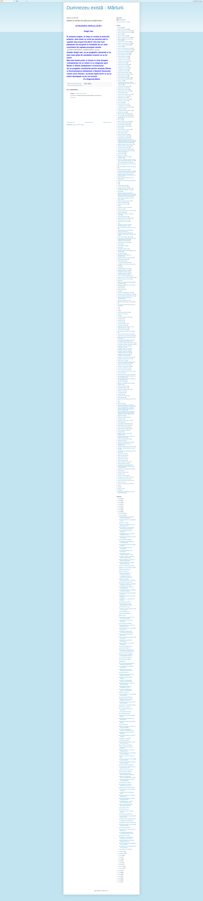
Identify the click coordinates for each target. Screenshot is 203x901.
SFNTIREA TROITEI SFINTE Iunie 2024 (126, 446)
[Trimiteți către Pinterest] (90, 83)
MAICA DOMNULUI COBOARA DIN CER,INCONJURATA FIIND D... (126, 528)
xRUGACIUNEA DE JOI (123, 216)
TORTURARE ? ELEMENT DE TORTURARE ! (125, 641)
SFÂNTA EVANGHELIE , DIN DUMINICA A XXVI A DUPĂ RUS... (127, 753)
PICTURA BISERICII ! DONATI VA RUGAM (127, 166)
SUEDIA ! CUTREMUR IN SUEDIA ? (126, 565)
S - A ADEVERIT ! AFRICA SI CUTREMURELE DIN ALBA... (126, 577)
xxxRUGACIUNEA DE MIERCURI (125, 149)
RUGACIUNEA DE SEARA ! (124, 427)
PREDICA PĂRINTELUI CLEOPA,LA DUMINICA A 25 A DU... (126, 841)
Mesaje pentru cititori (78, 85)
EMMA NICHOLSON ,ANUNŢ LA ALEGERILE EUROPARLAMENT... (127, 650)
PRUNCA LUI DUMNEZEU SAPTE (125, 292)
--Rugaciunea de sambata (123, 61)
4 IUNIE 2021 (121, 320)
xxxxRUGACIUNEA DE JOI (123, 312)
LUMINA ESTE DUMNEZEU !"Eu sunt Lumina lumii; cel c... (127, 525)
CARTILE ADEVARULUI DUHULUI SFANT (127, 164)
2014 (119, 878)
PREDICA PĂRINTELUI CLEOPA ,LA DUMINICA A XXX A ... (127, 626)
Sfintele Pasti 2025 (122, 453)
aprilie (120, 862)
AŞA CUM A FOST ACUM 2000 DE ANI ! (126, 335)
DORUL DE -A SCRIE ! (124, 522)
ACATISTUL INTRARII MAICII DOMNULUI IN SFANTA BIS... (126, 681)
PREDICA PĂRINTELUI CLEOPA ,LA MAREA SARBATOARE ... (127, 560)
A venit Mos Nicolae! (122, 325)
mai (120, 860)
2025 (119, 500)
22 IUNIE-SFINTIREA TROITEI (124, 317)
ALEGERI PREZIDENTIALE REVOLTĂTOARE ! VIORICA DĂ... (127, 774)
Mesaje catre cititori (122, 35)
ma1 (119, 486)
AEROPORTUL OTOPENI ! (124, 706)
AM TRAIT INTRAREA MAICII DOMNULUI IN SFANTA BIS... (126, 690)
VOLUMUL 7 (120, 474)
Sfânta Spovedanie (122, 460)
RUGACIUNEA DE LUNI (123, 134)
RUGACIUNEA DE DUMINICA (124, 74)
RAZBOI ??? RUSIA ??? (124, 692)
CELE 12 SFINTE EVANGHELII (124, 275)
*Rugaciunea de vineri (122, 75)
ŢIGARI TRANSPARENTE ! (124, 613)
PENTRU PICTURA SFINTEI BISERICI (126, 180)
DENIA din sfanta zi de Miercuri (124, 279)
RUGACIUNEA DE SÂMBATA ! (125, 539)
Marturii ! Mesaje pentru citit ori (124, 48)
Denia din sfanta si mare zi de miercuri (126, 210)
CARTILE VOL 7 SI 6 (122, 360)
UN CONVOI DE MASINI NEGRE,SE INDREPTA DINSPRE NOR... (127, 664)
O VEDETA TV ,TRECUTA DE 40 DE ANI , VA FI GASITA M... (127, 609)
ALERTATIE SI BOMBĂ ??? (125, 648)
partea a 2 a (120, 488)
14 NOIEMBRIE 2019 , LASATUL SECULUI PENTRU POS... (126, 802)
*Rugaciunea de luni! (122, 97)
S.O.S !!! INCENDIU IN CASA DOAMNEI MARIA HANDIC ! (127, 695)
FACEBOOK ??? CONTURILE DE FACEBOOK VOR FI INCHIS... (126, 838)
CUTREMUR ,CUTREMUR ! (125, 738)
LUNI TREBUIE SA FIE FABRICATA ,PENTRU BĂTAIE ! (126, 542)
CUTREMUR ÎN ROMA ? (124, 740)
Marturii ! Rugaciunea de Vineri (124, 200)
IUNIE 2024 (120, 287)
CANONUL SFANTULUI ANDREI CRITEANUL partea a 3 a (125, 225)
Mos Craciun (120, 102)
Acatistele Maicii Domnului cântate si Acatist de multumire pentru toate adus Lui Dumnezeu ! (127, 175)
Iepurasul (120, 244)
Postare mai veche (107, 122)
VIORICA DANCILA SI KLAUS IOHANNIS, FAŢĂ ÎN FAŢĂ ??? (126, 670)
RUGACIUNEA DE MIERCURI (124, 51)
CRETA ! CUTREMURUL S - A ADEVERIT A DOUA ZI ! (125, 574)
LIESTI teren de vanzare (123, 395)
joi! (118, 485)
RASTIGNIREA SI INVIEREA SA (124, 423)
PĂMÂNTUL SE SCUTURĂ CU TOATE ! (127, 567)
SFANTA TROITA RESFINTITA (124, 439)
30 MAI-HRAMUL (121, 92)
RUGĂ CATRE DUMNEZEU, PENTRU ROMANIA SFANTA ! (127, 799)
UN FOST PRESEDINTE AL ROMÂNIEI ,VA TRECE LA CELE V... (127, 590)
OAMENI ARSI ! (122, 661)
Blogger (106, 890)
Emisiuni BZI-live (121, 132)
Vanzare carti (120, 80)
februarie (121, 866)
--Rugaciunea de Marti (122, 71)
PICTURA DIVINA (121, 253)
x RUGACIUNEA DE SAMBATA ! (124, 115)
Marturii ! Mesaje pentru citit (124, 41)
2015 (119, 876)
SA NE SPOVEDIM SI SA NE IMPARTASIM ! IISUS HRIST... (126, 604)
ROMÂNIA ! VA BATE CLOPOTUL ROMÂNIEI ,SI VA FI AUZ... (126, 699)
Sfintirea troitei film (122, 457)
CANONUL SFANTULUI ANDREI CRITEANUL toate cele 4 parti (125, 352)
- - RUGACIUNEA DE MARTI (124, 262)
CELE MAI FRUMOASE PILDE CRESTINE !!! (125, 551)
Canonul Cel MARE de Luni (124, 368)
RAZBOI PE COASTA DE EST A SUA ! (127, 787)
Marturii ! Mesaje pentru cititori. (124, 32)
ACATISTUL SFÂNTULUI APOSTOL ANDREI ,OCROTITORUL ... (126, 557)
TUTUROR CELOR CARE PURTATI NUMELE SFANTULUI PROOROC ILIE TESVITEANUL (126, 466)
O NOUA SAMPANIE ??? (124, 611)
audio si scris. (121, 482)
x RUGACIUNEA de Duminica (124, 129)
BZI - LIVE (120, 119)
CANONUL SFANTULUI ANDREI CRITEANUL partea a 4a (125, 273)
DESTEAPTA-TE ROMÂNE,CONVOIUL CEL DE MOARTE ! (127, 762)
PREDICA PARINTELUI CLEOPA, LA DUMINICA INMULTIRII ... (127, 517)
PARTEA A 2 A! (121, 403)
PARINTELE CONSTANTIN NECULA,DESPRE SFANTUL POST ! (127, 777)
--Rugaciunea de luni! (122, 66)
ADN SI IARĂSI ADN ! (123, 724)
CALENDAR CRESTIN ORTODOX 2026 (126, 344)
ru (118, 309)
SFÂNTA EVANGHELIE (123, 259)
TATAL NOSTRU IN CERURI (124, 462)
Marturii (72, 85)
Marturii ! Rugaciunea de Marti (124, 121)
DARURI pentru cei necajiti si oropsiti (126, 374)
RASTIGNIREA (121, 422)
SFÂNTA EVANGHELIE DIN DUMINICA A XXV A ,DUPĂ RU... (127, 844)
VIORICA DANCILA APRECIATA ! (126, 769)
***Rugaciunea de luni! (123, 69)
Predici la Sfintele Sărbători (123, 45)
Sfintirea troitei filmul (122, 458)
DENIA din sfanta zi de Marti (124, 242)
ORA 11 (119, 247)
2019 (119, 511)
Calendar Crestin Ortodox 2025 (124, 366)
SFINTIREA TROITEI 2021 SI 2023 (125, 442)
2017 (119, 872)
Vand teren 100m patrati (123, 475)
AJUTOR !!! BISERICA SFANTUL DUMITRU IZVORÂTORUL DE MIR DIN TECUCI (127, 172)
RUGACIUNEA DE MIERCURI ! (125, 582)
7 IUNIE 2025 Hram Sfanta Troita (125, 107)
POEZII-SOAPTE (121, 415)
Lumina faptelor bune (122, 245)
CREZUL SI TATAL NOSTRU (124, 364)
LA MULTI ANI (121, 394)
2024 (119, 315)
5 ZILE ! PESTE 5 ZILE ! (124, 807)
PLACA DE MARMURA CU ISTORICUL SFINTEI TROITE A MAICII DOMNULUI (126, 406)
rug (118, 310)
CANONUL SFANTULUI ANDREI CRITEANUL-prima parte (125, 355)
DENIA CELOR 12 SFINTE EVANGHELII (126, 277)
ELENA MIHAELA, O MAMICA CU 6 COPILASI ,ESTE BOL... (126, 618)
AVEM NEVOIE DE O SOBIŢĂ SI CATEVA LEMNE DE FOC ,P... (126, 655)
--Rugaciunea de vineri (123, 59)
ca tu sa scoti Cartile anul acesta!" (125, 483)
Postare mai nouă (71, 122)
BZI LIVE (119, 191)
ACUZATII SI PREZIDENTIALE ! (125, 646)
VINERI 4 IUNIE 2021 (122, 472)
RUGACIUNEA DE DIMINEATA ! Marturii (126, 296)
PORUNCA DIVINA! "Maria (123, 417)
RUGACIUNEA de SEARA (123, 430)
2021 (119, 508)
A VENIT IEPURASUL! (122, 323)
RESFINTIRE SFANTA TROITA (124, 425)
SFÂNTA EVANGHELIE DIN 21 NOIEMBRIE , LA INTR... (125, 687)
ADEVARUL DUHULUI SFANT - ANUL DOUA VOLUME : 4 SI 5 (126, 327)
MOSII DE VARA (121, 397)
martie (120, 864)
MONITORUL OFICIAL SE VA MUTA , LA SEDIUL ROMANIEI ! (127, 727)
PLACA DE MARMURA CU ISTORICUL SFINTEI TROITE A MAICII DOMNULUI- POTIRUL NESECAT (126, 409)
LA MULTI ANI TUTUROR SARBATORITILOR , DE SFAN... (126, 554)
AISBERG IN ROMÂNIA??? (125, 569)
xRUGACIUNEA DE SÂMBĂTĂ (124, 146)
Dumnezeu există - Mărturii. (96, 7)
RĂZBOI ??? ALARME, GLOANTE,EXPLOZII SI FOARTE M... (127, 580)
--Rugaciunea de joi (122, 62)
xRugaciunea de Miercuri (123, 89)
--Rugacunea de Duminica (123, 86)
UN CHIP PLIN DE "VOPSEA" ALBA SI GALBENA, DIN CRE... (127, 767)
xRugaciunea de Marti (122, 87)
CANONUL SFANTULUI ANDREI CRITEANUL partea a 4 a (125, 271)
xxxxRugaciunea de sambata (124, 207)
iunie (120, 859)
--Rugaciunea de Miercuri (123, 67)
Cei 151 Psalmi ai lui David (123, 369)
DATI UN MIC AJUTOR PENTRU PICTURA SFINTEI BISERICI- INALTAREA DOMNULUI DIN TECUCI (127, 239)
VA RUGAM (120, 470)
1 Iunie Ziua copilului (122, 131)
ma (118, 205)
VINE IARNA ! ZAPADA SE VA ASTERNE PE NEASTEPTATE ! (127, 825)
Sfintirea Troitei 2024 (122, 455)
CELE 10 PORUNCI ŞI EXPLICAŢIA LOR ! (127, 227)
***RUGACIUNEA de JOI (123, 58)
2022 (119, 506)
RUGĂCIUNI (120, 431)
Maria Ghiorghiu (121, 19)
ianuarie (121, 868)
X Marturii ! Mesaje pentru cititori (125, 94)
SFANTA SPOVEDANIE (123, 202)
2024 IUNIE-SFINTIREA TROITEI (125, 162)
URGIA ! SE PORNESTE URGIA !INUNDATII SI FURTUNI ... (126, 805)
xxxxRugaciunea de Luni (123, 219)
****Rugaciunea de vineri (123, 105)
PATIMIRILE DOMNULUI (123, 249)
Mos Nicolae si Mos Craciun (124, 99)
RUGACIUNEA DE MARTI (123, 64)
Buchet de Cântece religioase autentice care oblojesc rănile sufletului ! (126, 341)
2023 (119, 504)
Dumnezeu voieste (122, 381)
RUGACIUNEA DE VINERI (123, 53)
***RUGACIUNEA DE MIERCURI (125, 110)
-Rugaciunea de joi (122, 313)
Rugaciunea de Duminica (123, 169)
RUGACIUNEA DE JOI (122, 56)
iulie (120, 857)
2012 (119, 881)
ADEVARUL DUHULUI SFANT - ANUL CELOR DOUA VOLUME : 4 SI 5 (126, 189)
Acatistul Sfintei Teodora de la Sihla (125, 334)
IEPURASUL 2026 (122, 112)
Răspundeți (72, 97)
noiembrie (121, 515)
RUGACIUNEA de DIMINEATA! (124, 428)
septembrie (121, 853)
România (120, 127)
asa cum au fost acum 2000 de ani (125, 480)
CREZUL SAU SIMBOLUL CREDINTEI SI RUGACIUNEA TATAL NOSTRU (126, 362)
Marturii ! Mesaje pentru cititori (124, 30)
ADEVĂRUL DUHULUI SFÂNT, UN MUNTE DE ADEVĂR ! (126, 675)
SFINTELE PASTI (121, 440)
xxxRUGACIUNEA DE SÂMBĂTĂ (125, 218)
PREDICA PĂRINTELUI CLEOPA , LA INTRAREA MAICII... (127, 684)
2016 (119, 874)
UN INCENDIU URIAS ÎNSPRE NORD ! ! (127, 705)
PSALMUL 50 (121, 418)
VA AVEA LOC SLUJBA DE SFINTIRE (126, 469)
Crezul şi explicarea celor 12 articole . (126, 371)
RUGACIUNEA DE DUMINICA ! (125, 623)
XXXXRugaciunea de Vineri (124, 478)
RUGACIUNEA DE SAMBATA (124, 113)
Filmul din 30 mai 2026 (123, 386)
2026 (119, 498)
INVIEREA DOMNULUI (123, 387)
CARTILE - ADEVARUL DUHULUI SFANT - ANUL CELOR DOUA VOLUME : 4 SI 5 (127, 160)
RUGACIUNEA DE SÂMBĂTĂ (124, 79)
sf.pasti (119, 490)
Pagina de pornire (89, 122)
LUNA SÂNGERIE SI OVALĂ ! (125, 711)
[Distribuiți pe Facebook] (89, 83)
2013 (119, 880)
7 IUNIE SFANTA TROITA (123, 187)
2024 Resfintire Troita (122, 185)
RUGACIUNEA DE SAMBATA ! (124, 77)
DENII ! (119, 280)
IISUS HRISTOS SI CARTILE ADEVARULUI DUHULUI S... (125, 785)
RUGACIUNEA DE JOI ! (124, 571)
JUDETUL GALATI (122, 390)
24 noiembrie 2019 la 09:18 (80, 93)
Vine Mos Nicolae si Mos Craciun (125, 477)
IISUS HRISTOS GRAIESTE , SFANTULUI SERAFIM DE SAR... (126, 730)
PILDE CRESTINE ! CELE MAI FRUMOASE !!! (125, 548)
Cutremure (120, 46)
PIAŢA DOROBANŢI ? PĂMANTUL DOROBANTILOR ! (126, 587)
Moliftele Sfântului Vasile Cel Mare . (125, 144)
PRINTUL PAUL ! (122, 615)
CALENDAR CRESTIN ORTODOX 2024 (126, 342)
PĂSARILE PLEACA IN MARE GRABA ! (127, 819)
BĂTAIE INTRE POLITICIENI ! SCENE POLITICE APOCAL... (127, 743)
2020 (119, 509)
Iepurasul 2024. (121, 155)
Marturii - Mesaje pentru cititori (124, 43)
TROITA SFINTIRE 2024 (123, 463)
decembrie (121, 513)
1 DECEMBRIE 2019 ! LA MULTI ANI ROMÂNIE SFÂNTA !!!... (126, 534)
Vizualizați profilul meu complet (123, 22)
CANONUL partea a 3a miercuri (124, 358)
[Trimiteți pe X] (87, 83)
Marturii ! (119, 34)
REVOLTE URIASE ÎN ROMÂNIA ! (126, 765)
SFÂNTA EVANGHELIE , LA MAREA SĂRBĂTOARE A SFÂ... (126, 563)
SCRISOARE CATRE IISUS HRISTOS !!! (127, 822)
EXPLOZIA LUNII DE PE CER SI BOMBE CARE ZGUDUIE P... (127, 759)
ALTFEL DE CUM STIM (123, 329)
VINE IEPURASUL (122, 261)
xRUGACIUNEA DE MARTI (123, 123)
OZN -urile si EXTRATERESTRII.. (125, 49)
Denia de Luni (121, 209)
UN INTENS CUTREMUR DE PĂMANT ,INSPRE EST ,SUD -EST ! (127, 584)
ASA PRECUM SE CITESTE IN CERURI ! (126, 331)
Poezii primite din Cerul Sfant (124, 91)
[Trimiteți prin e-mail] (84, 83)
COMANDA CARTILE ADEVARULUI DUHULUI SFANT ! (125, 231)
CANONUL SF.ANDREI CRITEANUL (125, 357)
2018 (119, 870)
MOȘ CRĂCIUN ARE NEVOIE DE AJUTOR (127, 399)
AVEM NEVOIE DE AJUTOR (124, 268)
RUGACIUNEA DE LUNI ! (123, 54)
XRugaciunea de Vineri (123, 204)
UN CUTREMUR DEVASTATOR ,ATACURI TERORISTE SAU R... (126, 833)
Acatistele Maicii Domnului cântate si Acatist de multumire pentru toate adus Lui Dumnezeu (127, 83)
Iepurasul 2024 (121, 153)
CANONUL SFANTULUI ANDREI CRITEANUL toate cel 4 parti (125, 349)
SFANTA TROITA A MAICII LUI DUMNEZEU (127, 301)
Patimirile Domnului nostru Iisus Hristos (126, 294)
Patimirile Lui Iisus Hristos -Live (124, 420)
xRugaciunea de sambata (123, 96)
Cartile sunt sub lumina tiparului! (125, 236)
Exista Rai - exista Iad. (122, 100)
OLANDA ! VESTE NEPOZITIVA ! (126, 653)
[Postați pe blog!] (86, 83)
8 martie (119, 267)
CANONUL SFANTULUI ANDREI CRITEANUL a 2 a (125, 347)
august (120, 855)
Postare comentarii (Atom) (78, 124)
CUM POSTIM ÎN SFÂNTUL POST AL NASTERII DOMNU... (127, 780)
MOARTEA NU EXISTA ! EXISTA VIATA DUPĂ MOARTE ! (127, 703)
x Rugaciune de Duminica (123, 147)
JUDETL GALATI (121, 289)
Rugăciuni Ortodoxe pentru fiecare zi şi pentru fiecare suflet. (126, 437)
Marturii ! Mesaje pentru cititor (124, 37)
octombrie (121, 851)
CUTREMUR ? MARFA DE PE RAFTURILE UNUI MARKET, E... (126, 632)
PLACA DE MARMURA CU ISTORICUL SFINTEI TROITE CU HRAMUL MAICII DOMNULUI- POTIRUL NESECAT (126, 413)
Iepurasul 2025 (121, 109)
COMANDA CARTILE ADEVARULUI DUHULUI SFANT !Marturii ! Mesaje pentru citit (127, 234)
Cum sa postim (121, 372)
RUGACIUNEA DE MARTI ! (123, 72)
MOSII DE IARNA (121, 212)
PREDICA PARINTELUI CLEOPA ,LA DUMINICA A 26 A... (126, 750)
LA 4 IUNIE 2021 (121, 392)
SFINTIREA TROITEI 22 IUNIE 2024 (125, 257)
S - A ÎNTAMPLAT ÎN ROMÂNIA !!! (126, 820)
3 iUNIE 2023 (121, 318)
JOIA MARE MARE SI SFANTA (124, 389)
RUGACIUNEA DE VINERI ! (124, 126)
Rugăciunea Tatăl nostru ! (123, 300)
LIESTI (119, 291)
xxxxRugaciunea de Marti (123, 137)
